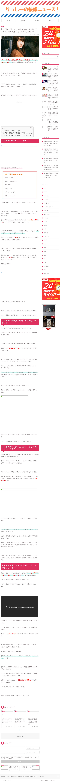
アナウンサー (47, 203)
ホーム (8, 20)
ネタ (45, 229)
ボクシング (46, 236)
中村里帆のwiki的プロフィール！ (11, 130)
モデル (45, 244)
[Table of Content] (31, 128)
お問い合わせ (51, 20)
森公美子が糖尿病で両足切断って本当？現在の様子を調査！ (51, 160)
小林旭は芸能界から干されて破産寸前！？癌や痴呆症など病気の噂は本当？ (51, 143)
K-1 (45, 188)
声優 (45, 251)
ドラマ (45, 225)
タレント (46, 218)
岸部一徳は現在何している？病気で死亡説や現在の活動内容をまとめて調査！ (51, 167)
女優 (2, 26)
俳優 (45, 247)
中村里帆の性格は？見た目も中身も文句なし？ (15, 132)
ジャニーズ (46, 210)
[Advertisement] (20, 113)
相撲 (45, 262)
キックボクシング (48, 206)
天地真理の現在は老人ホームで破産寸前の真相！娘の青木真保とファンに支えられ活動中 (51, 152)
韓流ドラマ (46, 273)
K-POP (37, 20)
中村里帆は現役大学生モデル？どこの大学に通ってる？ (17, 133)
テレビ (45, 221)
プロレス (46, 232)
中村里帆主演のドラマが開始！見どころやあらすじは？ (17, 135)
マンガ (45, 240)
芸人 (45, 269)
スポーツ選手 (47, 214)
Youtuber (46, 195)
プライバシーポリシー (7, 780)
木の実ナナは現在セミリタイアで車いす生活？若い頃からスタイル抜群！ (51, 175)
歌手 (45, 258)
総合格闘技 (22, 20)
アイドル (46, 199)
